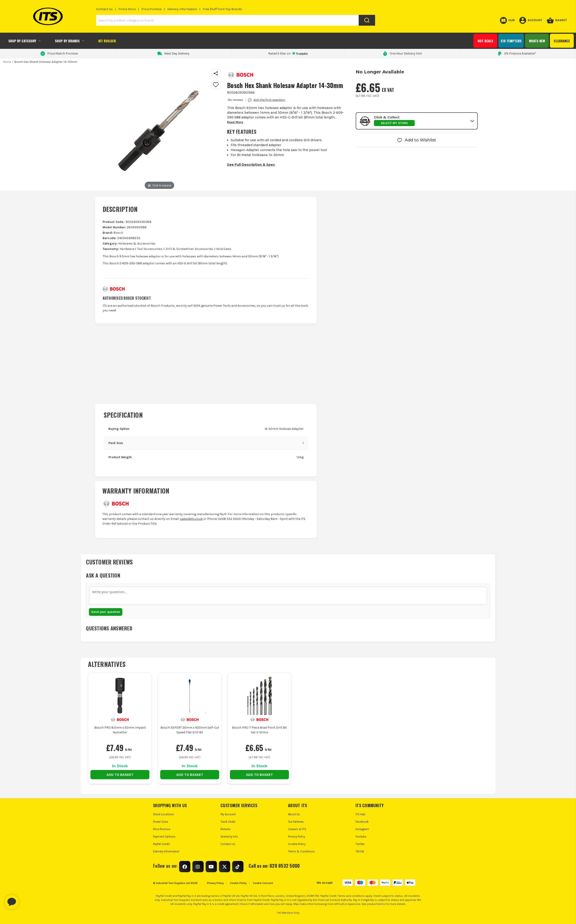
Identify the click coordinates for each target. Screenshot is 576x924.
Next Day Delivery (176, 53)
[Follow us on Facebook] (184, 866)
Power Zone (160, 821)
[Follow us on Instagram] (198, 866)
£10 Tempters (511, 40)
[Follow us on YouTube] (211, 866)
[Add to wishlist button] (215, 84)
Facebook (362, 821)
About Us (294, 814)
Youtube (361, 836)
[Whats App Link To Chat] (26, 899)
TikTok (360, 851)
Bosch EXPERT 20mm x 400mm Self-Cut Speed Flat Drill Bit (189, 730)
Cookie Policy (297, 844)
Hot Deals (485, 40)
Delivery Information (182, 9)
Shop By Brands (67, 40)
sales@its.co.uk (191, 519)
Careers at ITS (297, 829)
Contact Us (104, 9)
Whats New (537, 40)
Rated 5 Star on (279, 53)
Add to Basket (119, 774)
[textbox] (288, 596)
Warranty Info (229, 836)
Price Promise (151, 9)
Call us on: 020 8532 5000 (274, 865)
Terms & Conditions (301, 851)
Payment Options (164, 836)
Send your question (105, 612)
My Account (228, 814)
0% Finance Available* (520, 53)
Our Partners (296, 821)
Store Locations (163, 814)
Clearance (562, 40)
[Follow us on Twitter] (224, 866)
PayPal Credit (161, 844)
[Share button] (215, 73)
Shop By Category (22, 40)
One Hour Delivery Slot (406, 53)
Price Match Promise (62, 53)
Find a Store (127, 9)
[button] (416, 121)
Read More (235, 122)
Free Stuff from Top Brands (222, 9)
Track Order (227, 821)
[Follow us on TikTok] (237, 866)
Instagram (362, 829)
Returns (225, 829)
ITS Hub (360, 814)
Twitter (360, 844)
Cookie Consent (263, 883)
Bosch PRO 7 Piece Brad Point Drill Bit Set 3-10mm (259, 730)
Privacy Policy (296, 836)
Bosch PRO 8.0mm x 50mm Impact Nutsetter (120, 730)
